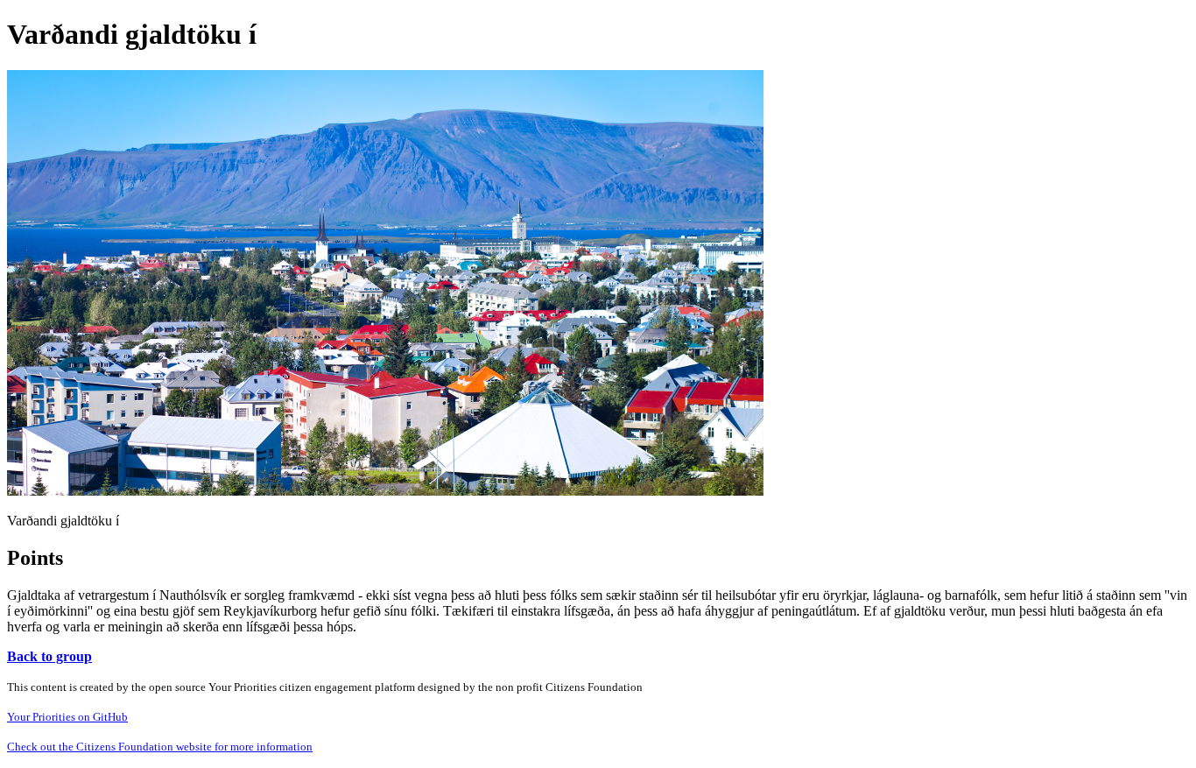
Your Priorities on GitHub (67, 716)
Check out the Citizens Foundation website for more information (160, 746)
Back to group (49, 656)
